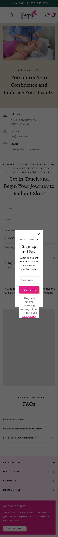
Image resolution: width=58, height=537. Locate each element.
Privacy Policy (29, 316)
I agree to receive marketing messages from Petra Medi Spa (29, 307)
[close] (39, 234)
